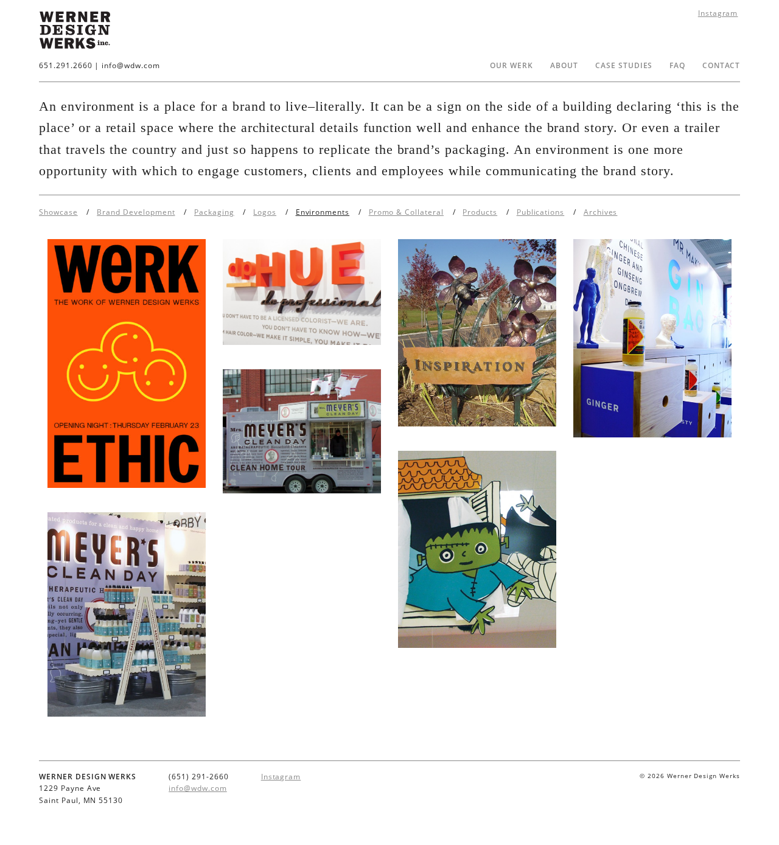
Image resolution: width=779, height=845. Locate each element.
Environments (323, 212)
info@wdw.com (131, 65)
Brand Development (136, 212)
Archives (601, 212)
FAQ (677, 65)
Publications (541, 212)
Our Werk (511, 65)
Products (480, 212)
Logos (264, 212)
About (564, 65)
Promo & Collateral (406, 212)
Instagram (718, 13)
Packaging (214, 212)
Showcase (58, 212)
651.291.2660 (66, 65)
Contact (721, 65)
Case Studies (624, 65)
